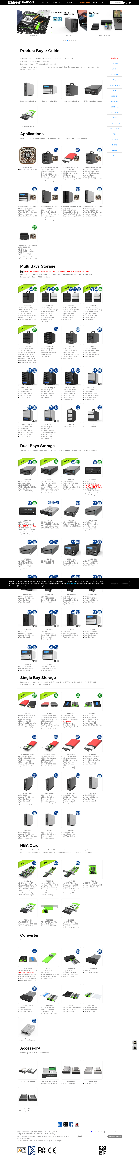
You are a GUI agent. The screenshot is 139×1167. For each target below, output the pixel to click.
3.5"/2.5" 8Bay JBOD (69, 427)
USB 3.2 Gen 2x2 (114, 123)
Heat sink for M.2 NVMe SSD (72, 928)
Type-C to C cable (46, 493)
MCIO (114, 91)
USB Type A (114, 107)
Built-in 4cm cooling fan (26, 895)
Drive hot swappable (90, 801)
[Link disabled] (14, 3)
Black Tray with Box (69, 1083)
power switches (67, 358)
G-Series (114, 156)
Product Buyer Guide (114, 80)
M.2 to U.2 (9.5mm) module (49, 1013)
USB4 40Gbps (114, 118)
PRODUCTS (58, 3)
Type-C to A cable (90, 565)
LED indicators (45, 356)
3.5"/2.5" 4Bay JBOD (91, 427)
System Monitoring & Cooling (28, 319)
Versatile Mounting (47, 895)
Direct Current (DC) (69, 768)
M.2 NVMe (114, 74)
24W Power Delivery (69, 836)
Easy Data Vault (114, 85)
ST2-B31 (69, 35)
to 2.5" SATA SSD (90, 1011)
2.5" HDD (114, 69)
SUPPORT (71, 3)
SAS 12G (115, 139)
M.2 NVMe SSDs (46, 978)
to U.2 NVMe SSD (68, 1011)
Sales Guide (85, 3)
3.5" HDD (114, 63)
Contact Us (118, 1132)
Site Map (100, 1132)
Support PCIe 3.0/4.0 (91, 887)
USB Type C (114, 101)
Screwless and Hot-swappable (50, 1083)
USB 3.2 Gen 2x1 (114, 129)
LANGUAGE (98, 3)
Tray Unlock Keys (90, 495)
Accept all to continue (119, 583)
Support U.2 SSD (68, 976)
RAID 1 (114, 150)
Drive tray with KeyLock (26, 805)
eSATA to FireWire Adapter (27, 1041)
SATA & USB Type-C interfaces (50, 528)
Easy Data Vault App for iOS (28, 169)
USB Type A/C (114, 112)
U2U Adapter (104, 35)
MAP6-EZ (34, 35)
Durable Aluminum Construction (28, 362)
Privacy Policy (71, 583)
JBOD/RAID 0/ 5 (24, 397)
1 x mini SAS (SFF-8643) (49, 926)
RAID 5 (114, 145)
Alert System (45, 321)
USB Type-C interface (91, 972)
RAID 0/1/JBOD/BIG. (47, 563)
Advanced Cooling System (27, 727)
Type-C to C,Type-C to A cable (72, 727)
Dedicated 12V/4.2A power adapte (28, 491)
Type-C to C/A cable (90, 530)
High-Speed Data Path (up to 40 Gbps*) (28, 980)
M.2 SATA (114, 96)
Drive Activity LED (68, 893)
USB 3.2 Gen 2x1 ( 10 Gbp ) (72, 526)
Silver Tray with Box (90, 1083)
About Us (44, 3)
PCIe (114, 134)
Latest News (109, 1132)
